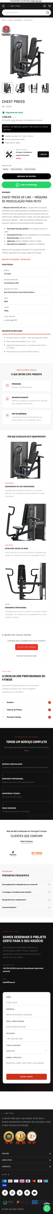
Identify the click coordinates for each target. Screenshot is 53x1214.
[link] (13, 853)
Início (4, 20)
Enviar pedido (26, 1077)
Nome (8, 997)
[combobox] (26, 12)
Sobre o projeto (14, 1057)
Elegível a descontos (14, 20)
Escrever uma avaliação (26, 647)
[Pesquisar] (47, 12)
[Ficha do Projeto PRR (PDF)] (25, 1202)
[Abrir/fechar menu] (3, 5)
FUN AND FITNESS (16, 1209)
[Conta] (44, 5)
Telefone (10, 1033)
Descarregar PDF (11, 320)
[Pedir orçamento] (6, 30)
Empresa (10, 1009)
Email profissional (15, 1021)
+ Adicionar (43, 154)
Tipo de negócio (13, 1045)
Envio (13, 120)
